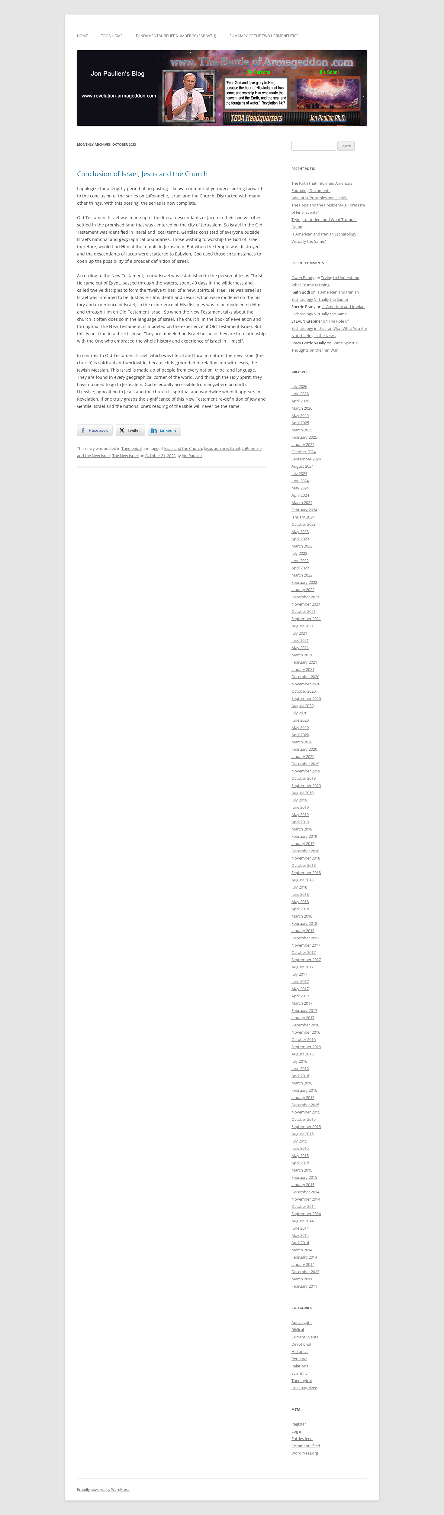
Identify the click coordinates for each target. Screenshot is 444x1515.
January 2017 (302, 1017)
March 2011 (301, 1279)
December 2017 (305, 938)
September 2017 (306, 959)
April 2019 (300, 821)
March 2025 (301, 430)
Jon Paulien (192, 455)
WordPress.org (304, 1453)
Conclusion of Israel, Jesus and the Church (142, 173)
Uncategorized (304, 1387)
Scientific (299, 1373)
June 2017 (300, 981)
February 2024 (304, 509)
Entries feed (302, 1438)
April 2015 (300, 1163)
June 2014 (300, 1228)
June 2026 (300, 393)
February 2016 (304, 1090)
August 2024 (302, 466)
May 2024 (300, 488)
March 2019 (301, 829)
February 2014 (304, 1257)
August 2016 (302, 1054)
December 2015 (305, 1104)
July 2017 (299, 974)
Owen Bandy (302, 277)
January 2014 (302, 1264)
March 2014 (301, 1250)
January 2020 (302, 756)
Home (82, 35)
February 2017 (304, 1010)
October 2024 (303, 451)
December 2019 (305, 763)
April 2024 (300, 495)
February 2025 (304, 437)
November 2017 (305, 945)
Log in (296, 1431)
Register (298, 1424)
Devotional (301, 1344)
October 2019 (303, 778)
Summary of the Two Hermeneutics (264, 35)
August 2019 (302, 792)
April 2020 (300, 734)
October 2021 (303, 611)
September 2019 (306, 785)
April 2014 (300, 1242)
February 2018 (304, 923)
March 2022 (301, 575)
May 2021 (300, 647)
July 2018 (299, 887)
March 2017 (301, 1003)
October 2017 (303, 952)
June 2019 (300, 807)
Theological (131, 448)
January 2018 (302, 930)
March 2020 (301, 742)
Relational (300, 1366)
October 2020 (303, 691)
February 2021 (304, 662)
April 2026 (300, 401)
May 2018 (300, 901)
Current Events (304, 1337)
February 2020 (304, 749)
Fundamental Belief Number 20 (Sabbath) (176, 35)
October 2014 (303, 1206)
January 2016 (302, 1097)
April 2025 (300, 422)
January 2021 (302, 669)
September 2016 (306, 1046)
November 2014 (305, 1199)
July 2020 (299, 713)
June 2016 (300, 1068)
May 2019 (300, 814)
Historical (299, 1351)
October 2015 (303, 1119)
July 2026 (299, 386)
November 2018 (305, 858)
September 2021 (306, 618)
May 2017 (300, 988)
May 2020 (300, 727)
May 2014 (300, 1235)
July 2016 (299, 1061)
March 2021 (301, 655)
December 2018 (305, 850)
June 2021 (300, 640)
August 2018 (302, 880)
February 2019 (304, 836)
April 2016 (300, 1075)
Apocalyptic (301, 1322)
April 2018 (300, 909)
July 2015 (299, 1141)
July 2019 (299, 800)
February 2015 (304, 1177)
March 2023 (301, 546)
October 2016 (303, 1039)
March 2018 (301, 916)
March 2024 (301, 502)
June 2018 (300, 894)
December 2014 (305, 1192)
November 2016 (305, 1032)
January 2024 (302, 517)
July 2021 (299, 633)
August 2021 (302, 626)
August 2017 (302, 967)
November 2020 (305, 684)
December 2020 (305, 676)
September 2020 (306, 698)
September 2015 (306, 1126)
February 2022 (304, 582)
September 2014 (306, 1213)
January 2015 (302, 1184)
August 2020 (302, 705)
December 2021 (305, 597)
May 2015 (300, 1155)
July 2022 (299, 553)
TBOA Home (112, 35)
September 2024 (306, 459)
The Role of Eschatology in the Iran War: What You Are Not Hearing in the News (329, 328)
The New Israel (125, 455)
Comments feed (305, 1445)
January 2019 (302, 843)
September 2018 (306, 872)
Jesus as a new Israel (222, 448)
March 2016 (301, 1083)
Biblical (297, 1329)
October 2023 (303, 524)
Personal (299, 1358)
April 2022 (300, 568)
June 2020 (300, 720)
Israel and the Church (183, 448)
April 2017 (300, 996)
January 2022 (302, 589)
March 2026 (301, 408)
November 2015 (305, 1112)
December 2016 (305, 1025)
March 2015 (301, 1170)
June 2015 (300, 1148)
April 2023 (300, 538)
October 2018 (303, 865)
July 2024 (299, 473)
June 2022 (300, 560)
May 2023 (300, 531)
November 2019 (305, 771)
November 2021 (305, 604)
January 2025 (302, 444)
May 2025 (300, 415)
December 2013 (305, 1271)
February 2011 (304, 1286)
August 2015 (302, 1133)
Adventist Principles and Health (319, 197)
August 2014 (302, 1221)
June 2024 (300, 480)
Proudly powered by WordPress (103, 1489)
